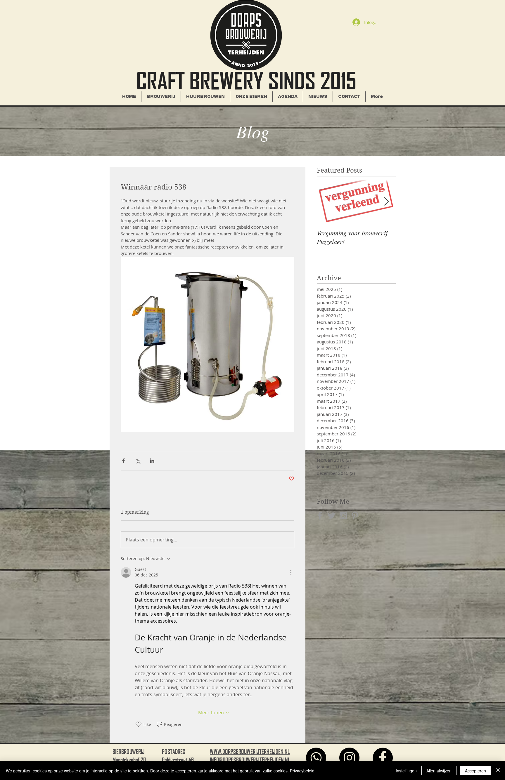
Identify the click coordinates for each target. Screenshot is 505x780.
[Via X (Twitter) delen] (138, 460)
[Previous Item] (326, 201)
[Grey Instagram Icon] (343, 515)
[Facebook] (383, 758)
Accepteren (475, 771)
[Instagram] (349, 758)
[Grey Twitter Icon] (331, 515)
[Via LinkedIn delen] (152, 460)
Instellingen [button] (406, 771)
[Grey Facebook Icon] (320, 515)
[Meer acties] (290, 572)
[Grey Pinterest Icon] (355, 515)
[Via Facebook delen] (123, 460)
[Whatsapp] (316, 758)
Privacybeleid (302, 771)
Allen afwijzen (439, 771)
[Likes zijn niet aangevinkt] (138, 724)
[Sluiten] (497, 770)
